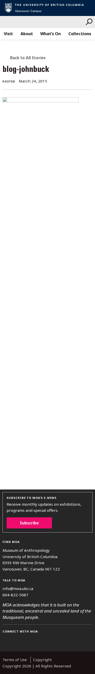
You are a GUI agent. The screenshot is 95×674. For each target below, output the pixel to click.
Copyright (42, 659)
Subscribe (29, 522)
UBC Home (47, 8)
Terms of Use (15, 659)
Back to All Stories (28, 57)
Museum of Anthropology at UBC (44, 22)
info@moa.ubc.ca (18, 588)
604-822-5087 (15, 594)
